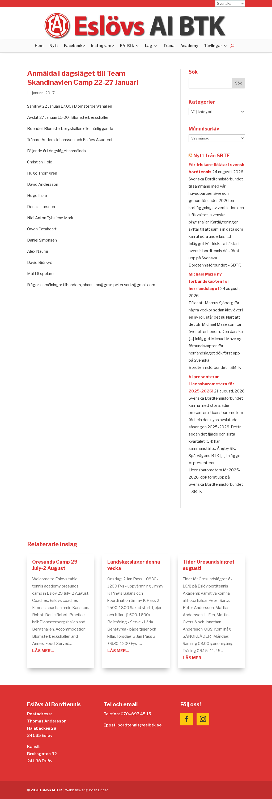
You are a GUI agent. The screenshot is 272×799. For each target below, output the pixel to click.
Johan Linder (98, 790)
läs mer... (43, 650)
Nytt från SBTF (211, 155)
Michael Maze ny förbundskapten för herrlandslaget (209, 281)
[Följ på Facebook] (186, 719)
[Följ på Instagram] (203, 719)
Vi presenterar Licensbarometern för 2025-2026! (211, 384)
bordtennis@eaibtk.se (139, 725)
